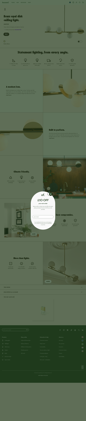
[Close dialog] (50, 194)
